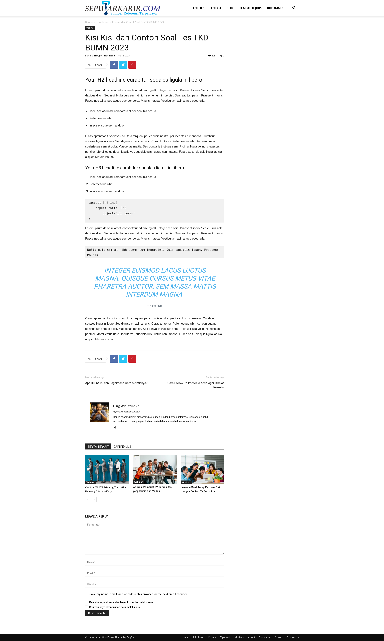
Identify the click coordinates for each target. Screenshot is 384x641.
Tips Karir (225, 637)
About (251, 637)
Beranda (90, 22)
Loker (197, 8)
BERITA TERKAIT (98, 446)
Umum (185, 637)
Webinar (103, 22)
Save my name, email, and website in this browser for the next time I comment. (139, 594)
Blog (230, 8)
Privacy (279, 637)
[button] (294, 8)
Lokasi (216, 8)
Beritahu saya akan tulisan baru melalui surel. (115, 607)
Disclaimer (265, 637)
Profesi (212, 637)
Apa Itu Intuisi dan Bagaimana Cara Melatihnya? (116, 383)
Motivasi (239, 637)
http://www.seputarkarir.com (126, 411)
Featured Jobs (251, 8)
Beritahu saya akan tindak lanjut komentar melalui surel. (121, 602)
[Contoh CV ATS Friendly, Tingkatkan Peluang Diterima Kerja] (107, 469)
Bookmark (275, 8)
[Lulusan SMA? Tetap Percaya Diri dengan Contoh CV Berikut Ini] (202, 469)
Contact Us (292, 637)
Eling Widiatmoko (104, 55)
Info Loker (199, 637)
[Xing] (116, 428)
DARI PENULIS (122, 446)
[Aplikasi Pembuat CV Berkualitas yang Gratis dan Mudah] (155, 469)
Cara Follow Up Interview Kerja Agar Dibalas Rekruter (195, 385)
